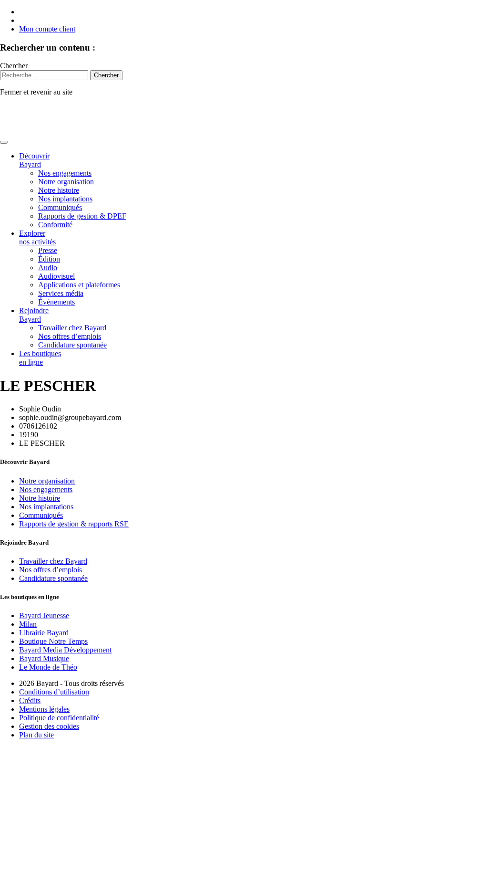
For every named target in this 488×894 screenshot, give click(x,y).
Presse (47, 250)
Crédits (30, 700)
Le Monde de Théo (48, 667)
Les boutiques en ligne (40, 357)
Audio (47, 267)
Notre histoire (58, 190)
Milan (28, 624)
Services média (60, 293)
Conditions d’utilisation (54, 692)
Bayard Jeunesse (44, 615)
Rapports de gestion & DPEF (82, 216)
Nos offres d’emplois (69, 336)
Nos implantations (65, 199)
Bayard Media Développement (65, 650)
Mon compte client (47, 29)
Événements (56, 302)
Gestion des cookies (49, 726)
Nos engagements (65, 173)
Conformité (55, 225)
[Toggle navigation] (4, 142)
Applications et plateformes (79, 285)
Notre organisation (66, 182)
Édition (49, 259)
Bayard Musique (44, 658)
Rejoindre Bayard (34, 314)
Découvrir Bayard (34, 160)
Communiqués (60, 207)
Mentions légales (44, 709)
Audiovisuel (56, 276)
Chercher (14, 66)
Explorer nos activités (37, 237)
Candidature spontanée (72, 345)
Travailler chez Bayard (72, 328)
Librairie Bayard (44, 633)
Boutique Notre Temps (53, 641)
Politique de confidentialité (59, 718)
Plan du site (36, 735)
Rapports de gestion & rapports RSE (74, 524)
